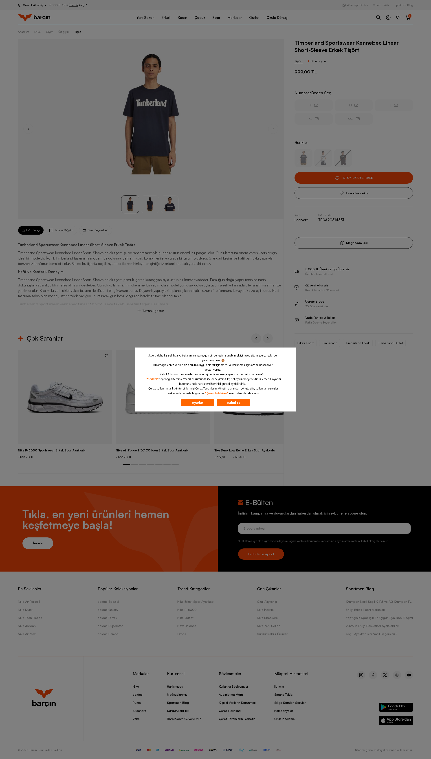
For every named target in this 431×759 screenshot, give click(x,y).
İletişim (279, 686)
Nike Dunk (25, 610)
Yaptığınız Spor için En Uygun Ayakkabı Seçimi (379, 618)
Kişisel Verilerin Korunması (237, 702)
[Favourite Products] (398, 17)
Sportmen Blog (404, 5)
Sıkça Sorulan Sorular (290, 702)
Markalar (235, 17)
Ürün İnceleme (284, 719)
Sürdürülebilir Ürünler (272, 634)
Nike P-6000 (187, 610)
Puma (137, 702)
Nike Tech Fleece (30, 618)
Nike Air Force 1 (29, 601)
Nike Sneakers (267, 618)
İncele (37, 543)
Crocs (181, 634)
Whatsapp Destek (357, 5)
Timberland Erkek (358, 343)
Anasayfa (23, 31)
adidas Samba (108, 634)
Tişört (78, 31)
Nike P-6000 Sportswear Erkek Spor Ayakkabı (51, 450)
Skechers (139, 711)
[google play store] (396, 708)
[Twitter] (385, 675)
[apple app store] (396, 721)
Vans (136, 719)
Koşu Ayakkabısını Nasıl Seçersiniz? (371, 634)
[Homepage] (34, 17)
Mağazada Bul (357, 243)
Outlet (254, 17)
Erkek (166, 17)
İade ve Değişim (64, 230)
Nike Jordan (27, 626)
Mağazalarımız (177, 694)
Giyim (49, 31)
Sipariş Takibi (381, 5)
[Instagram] (361, 675)
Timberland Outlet (390, 343)
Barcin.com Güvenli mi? (184, 719)
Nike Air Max (27, 634)
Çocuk (199, 17)
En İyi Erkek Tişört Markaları (365, 610)
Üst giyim (64, 31)
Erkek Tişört (305, 343)
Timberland (329, 343)
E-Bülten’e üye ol (261, 554)
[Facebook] (373, 675)
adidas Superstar (110, 626)
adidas (138, 694)
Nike (136, 686)
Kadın (182, 17)
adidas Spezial (108, 601)
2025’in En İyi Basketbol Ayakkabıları (372, 626)
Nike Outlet (185, 618)
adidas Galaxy (108, 610)
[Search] (378, 17)
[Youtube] (409, 675)
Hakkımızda (175, 686)
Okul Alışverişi (267, 601)
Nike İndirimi (265, 610)
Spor (216, 17)
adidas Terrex (107, 618)
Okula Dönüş (277, 17)
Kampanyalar (283, 711)
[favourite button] (106, 356)
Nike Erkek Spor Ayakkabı (195, 601)
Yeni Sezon (145, 17)
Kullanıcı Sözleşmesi (233, 686)
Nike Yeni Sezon (268, 626)
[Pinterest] (397, 675)
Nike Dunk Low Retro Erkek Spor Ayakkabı (244, 450)
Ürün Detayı (33, 230)
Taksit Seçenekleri (98, 230)
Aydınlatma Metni (231, 694)
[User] (388, 17)
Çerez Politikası (230, 711)
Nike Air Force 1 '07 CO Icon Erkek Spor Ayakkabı (152, 450)
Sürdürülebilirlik (178, 711)
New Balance (186, 626)
